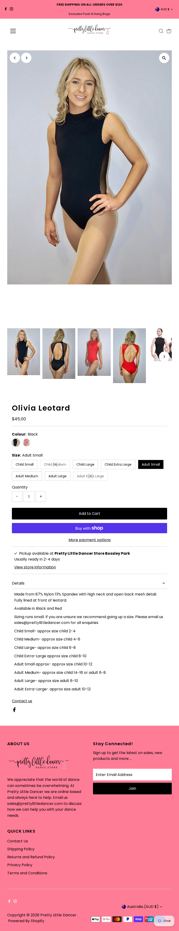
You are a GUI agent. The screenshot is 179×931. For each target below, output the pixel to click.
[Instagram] (11, 9)
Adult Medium (27, 476)
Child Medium (57, 465)
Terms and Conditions (27, 873)
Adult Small (151, 464)
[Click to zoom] (164, 58)
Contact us (22, 701)
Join (132, 788)
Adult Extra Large (92, 477)
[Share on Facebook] (14, 710)
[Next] (26, 58)
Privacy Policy (19, 865)
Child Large (85, 464)
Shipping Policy (20, 849)
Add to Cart (89, 513)
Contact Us (17, 841)
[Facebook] (6, 9)
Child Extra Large (118, 464)
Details (18, 583)
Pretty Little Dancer (58, 915)
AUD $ (165, 9)
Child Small (25, 464)
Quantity (20, 487)
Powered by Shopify (26, 921)
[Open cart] (169, 31)
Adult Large (57, 476)
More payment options (90, 540)
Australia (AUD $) (143, 906)
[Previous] (15, 58)
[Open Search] (161, 31)
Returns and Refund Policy (31, 857)
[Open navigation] (26, 31)
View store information (35, 567)
